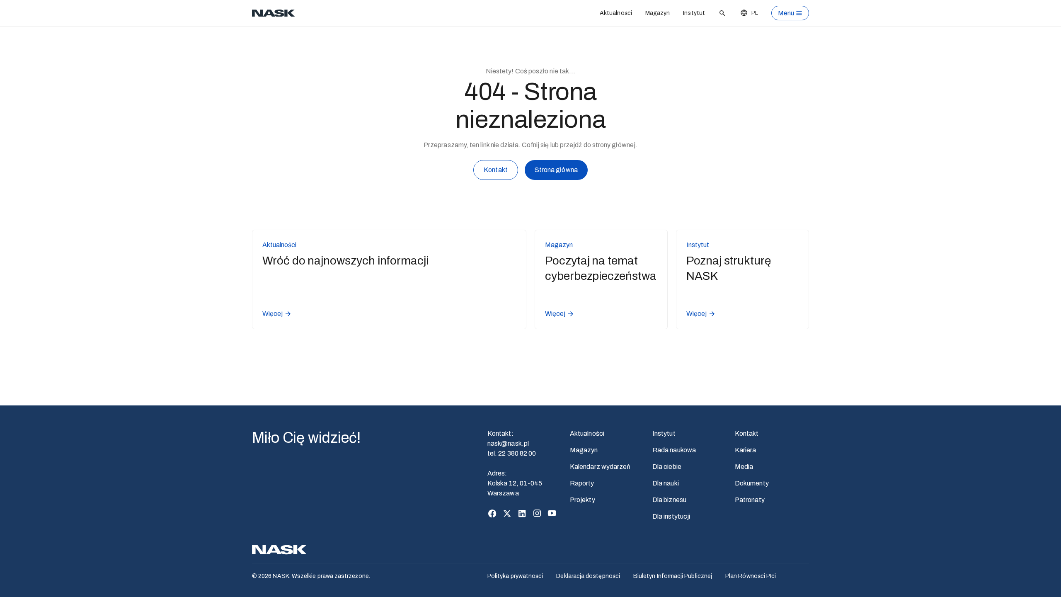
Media (744, 466)
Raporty (582, 483)
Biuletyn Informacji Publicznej (672, 576)
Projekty (582, 499)
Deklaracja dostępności (588, 576)
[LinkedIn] (522, 513)
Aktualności (616, 13)
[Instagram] (537, 513)
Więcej (272, 313)
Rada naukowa (674, 450)
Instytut (694, 13)
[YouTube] (552, 513)
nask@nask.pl (508, 443)
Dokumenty (752, 483)
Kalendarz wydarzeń (600, 466)
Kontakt (496, 169)
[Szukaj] (722, 13)
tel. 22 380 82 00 (511, 453)
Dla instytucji (671, 516)
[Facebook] (492, 513)
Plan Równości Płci (750, 576)
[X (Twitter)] (507, 513)
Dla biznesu (669, 499)
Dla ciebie (666, 466)
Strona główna (556, 169)
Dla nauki (665, 483)
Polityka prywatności (515, 576)
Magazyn (657, 13)
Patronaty (750, 499)
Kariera (745, 450)
